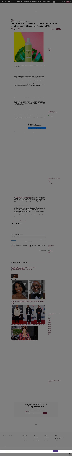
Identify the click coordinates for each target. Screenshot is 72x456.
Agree (55, 451)
